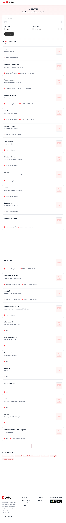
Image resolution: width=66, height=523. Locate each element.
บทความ (40, 500)
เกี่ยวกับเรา (41, 497)
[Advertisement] (33, 478)
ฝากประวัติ (25, 503)
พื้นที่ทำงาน (7, 26)
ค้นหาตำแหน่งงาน (9, 19)
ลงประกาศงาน (26, 500)
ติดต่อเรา (24, 505)
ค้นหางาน (24, 497)
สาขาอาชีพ (36, 26)
